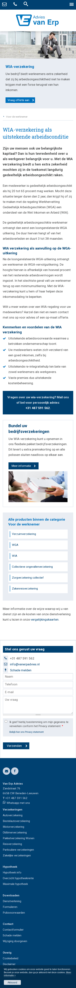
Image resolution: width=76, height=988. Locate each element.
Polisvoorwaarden (14, 912)
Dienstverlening (12, 901)
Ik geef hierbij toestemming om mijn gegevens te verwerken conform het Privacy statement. (38, 724)
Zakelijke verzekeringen (17, 855)
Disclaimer (9, 964)
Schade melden (20, 670)
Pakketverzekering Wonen (18, 838)
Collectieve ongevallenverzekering (32, 566)
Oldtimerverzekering (15, 832)
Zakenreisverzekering (25, 588)
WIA (14, 555)
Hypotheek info (12, 872)
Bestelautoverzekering (16, 821)
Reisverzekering (12, 844)
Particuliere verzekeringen (18, 849)
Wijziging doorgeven (15, 941)
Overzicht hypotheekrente (18, 878)
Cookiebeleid (10, 958)
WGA (15, 545)
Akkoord (12, 982)
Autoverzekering (13, 815)
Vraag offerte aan (18, 100)
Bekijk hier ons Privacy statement (26, 732)
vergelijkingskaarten (44, 619)
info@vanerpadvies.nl (25, 664)
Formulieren (10, 907)
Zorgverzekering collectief (28, 577)
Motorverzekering (13, 826)
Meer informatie (21, 466)
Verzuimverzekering (24, 534)
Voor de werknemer (17, 116)
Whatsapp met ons (18, 803)
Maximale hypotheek (15, 884)
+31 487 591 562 (37, 408)
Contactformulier (13, 929)
